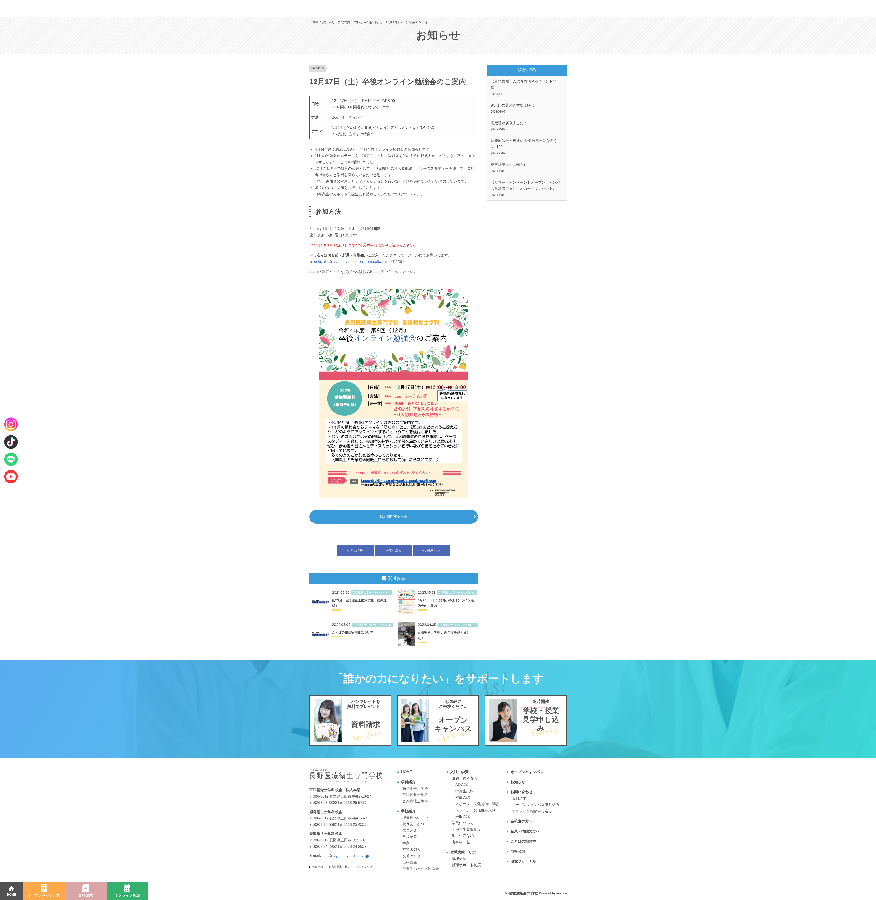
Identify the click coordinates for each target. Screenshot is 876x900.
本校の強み (411, 849)
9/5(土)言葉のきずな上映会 (512, 108)
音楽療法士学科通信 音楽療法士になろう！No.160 (526, 147)
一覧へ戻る (393, 550)
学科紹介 (408, 782)
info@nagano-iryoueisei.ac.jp (345, 856)
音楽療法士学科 (415, 801)
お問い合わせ (521, 792)
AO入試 (461, 785)
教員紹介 (409, 830)
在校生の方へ (521, 821)
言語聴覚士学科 (415, 795)
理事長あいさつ (415, 817)
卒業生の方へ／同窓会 (420, 869)
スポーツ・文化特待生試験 (477, 804)
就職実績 (459, 859)
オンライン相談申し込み (532, 811)
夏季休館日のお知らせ (509, 168)
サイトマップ (364, 866)
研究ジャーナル (523, 861)
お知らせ (518, 782)
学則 (406, 843)
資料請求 (519, 798)
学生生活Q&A (463, 836)
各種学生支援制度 (466, 829)
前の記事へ (357, 550)
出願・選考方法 (464, 778)
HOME (406, 772)
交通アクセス (413, 856)
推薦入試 (462, 797)
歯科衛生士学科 (415, 788)
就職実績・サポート (466, 852)
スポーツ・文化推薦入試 (475, 810)
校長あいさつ (413, 824)
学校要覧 (409, 837)
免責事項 (317, 866)
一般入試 (462, 817)
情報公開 (518, 851)
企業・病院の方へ (525, 831)
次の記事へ (430, 550)
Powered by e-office (553, 893)
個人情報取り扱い (339, 866)
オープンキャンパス (527, 772)
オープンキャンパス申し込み (535, 805)
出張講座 (409, 862)
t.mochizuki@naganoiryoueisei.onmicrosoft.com (348, 261)
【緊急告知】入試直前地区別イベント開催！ (523, 87)
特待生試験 (464, 791)
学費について (463, 823)
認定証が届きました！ (509, 126)
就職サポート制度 (466, 865)
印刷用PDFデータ (393, 517)
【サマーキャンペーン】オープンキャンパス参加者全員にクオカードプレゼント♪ (525, 188)
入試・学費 (459, 772)
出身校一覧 (461, 842)
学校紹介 (408, 811)
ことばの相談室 (523, 841)
